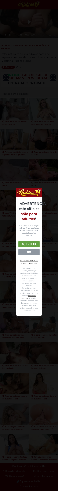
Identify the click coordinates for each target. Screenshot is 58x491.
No (29, 252)
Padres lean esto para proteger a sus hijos (29, 261)
